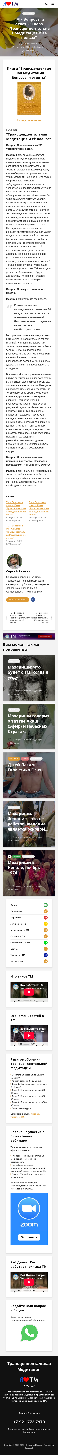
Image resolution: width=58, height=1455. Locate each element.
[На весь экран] (42, 1002)
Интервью (13, 759)
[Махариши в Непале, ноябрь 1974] (29, 872)
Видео (17, 856)
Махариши (28, 13)
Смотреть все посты (18, 600)
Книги (25, 759)
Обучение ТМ (18, 792)
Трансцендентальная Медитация (27, 691)
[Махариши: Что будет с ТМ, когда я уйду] (29, 677)
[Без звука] (37, 1002)
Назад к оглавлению (29, 120)
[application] (29, 992)
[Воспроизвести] (14, 1002)
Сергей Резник (30, 43)
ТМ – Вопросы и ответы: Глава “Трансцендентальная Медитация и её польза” (16, 508)
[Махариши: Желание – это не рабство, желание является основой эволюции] (29, 824)
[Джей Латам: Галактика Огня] (29, 775)
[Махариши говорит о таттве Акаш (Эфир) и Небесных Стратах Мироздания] (29, 726)
